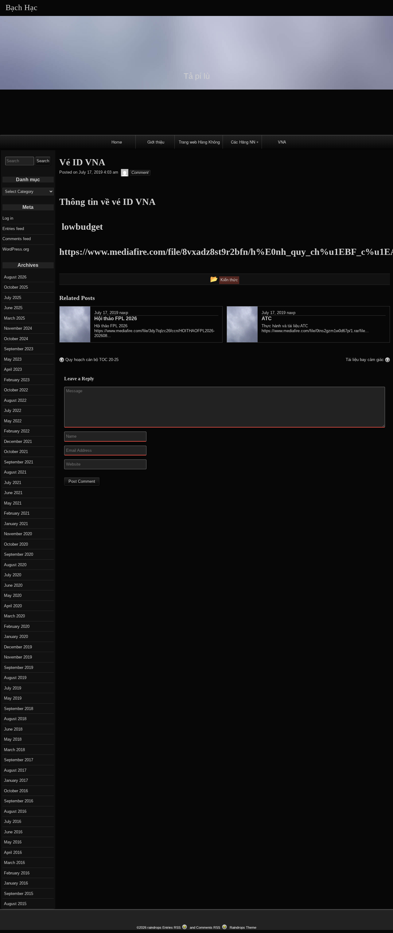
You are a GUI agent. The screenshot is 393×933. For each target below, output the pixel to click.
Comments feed (16, 238)
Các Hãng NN (243, 142)
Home (116, 142)
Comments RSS (208, 927)
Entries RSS (171, 927)
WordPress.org (15, 249)
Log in (7, 218)
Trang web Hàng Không (199, 142)
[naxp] (124, 172)
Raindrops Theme (243, 927)
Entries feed (13, 228)
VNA (282, 142)
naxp (123, 312)
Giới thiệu (155, 142)
